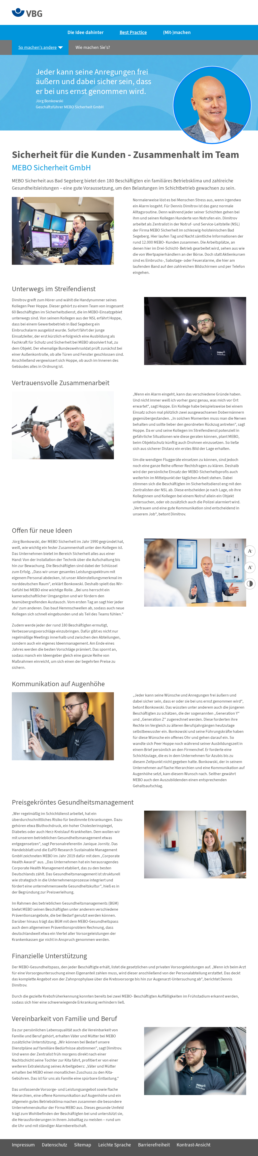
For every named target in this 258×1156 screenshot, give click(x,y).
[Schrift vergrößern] (249, 567)
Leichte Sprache (114, 1145)
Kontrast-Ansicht (193, 1145)
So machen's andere (37, 47)
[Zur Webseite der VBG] (27, 12)
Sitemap (82, 1145)
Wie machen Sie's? (93, 47)
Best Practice (133, 32)
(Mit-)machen (177, 32)
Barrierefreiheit (154, 1145)
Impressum (23, 1145)
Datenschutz (54, 1145)
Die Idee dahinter (86, 32)
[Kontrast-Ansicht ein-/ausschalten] (249, 583)
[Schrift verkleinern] (249, 551)
